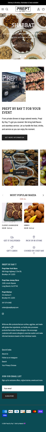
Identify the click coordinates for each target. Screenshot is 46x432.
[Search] (8, 9)
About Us (5, 354)
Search (4, 361)
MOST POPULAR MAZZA (23, 195)
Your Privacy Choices (9, 365)
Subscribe (9, 396)
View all (23, 199)
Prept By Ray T (10, 424)
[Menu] (2, 9)
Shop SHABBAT (23, 45)
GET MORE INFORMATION (14, 137)
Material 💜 (22, 424)
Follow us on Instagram (9, 357)
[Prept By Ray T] (23, 9)
